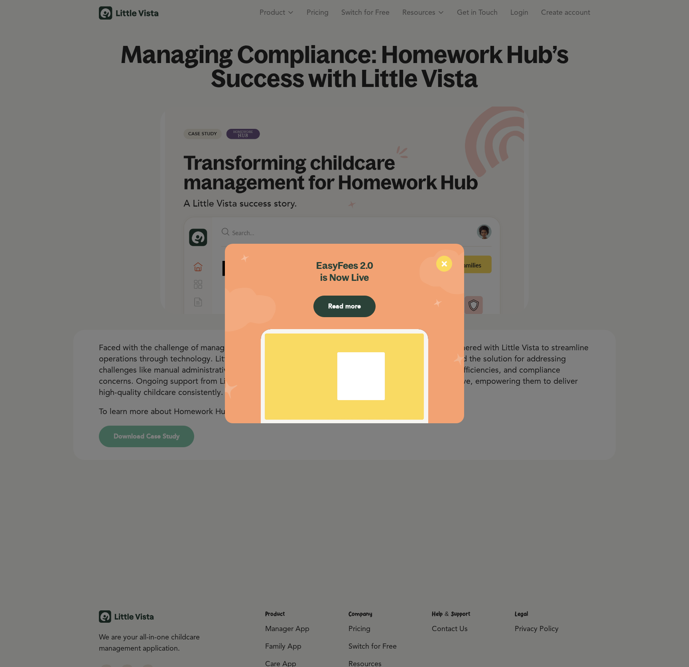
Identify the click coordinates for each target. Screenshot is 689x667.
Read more (344, 306)
